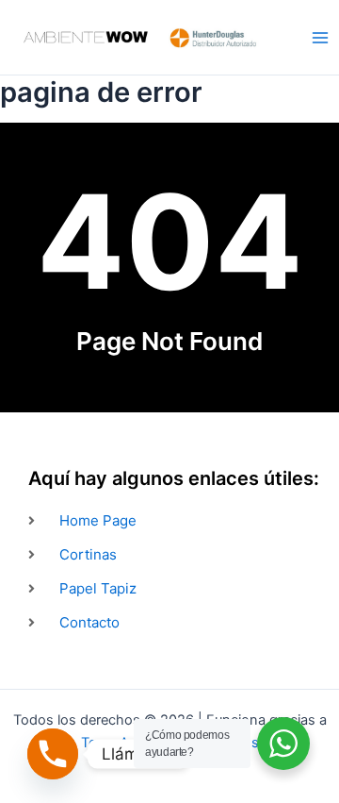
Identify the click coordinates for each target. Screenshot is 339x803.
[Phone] (52, 753)
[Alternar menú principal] (320, 37)
